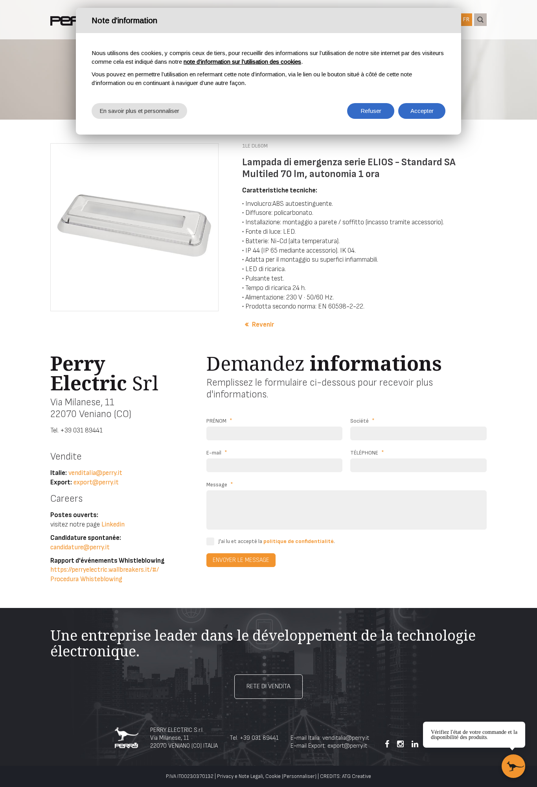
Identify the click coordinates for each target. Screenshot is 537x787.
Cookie (273, 776)
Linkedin (113, 524)
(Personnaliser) (299, 776)
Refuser (370, 110)
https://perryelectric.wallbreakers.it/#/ (104, 570)
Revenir (263, 325)
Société (362, 421)
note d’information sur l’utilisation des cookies (242, 61)
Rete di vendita (268, 686)
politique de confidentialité (298, 541)
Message (219, 484)
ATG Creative (356, 776)
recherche (480, 19)
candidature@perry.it (80, 547)
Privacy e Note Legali (240, 776)
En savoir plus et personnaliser (139, 110)
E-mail (216, 452)
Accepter (422, 110)
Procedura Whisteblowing (86, 579)
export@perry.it (96, 482)
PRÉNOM (219, 421)
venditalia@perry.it (95, 473)
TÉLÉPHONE (367, 452)
